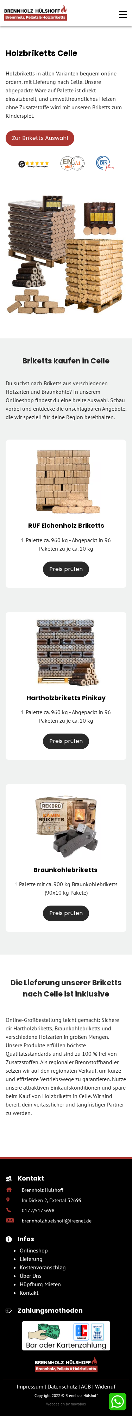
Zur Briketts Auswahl (40, 138)
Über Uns (31, 1275)
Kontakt (29, 1292)
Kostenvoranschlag (43, 1267)
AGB (86, 1386)
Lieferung (31, 1258)
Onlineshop (34, 1250)
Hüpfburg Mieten (40, 1284)
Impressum (30, 1386)
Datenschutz (62, 1386)
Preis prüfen (66, 569)
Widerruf (105, 1386)
